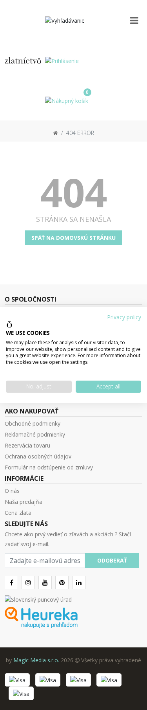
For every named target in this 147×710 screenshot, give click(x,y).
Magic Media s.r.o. (36, 660)
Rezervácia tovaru (27, 445)
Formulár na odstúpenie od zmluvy (49, 467)
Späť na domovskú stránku (73, 237)
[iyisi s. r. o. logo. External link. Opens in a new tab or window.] (9, 324)
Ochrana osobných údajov (38, 456)
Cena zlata (18, 512)
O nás (12, 490)
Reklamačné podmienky (35, 434)
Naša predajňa (23, 501)
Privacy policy (124, 316)
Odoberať (112, 560)
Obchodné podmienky (32, 423)
